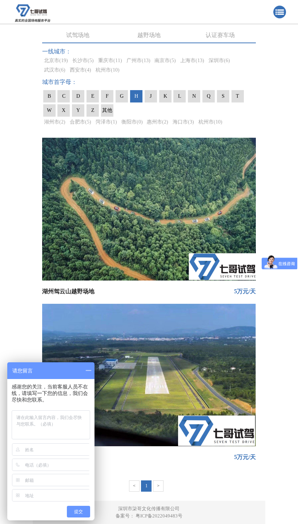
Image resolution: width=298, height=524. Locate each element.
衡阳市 (132, 122)
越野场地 (149, 35)
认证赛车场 (220, 35)
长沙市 (83, 60)
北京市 (56, 60)
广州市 (138, 60)
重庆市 (110, 60)
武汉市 (54, 70)
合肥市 (80, 122)
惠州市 (157, 122)
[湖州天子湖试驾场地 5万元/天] (149, 375)
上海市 (192, 60)
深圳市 (219, 60)
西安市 (80, 70)
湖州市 (54, 122)
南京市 (165, 60)
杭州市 (108, 70)
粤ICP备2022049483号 (159, 516)
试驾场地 (77, 35)
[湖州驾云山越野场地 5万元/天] (149, 209)
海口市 (183, 122)
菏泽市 (106, 122)
